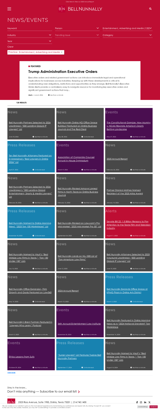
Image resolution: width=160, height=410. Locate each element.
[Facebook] (137, 402)
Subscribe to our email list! (58, 391)
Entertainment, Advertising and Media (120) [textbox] (126, 28)
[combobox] (77, 29)
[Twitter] (149, 402)
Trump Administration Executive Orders (62, 72)
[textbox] (77, 29)
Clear (10, 47)
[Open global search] (150, 8)
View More (11, 373)
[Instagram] (141, 402)
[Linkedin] (145, 402)
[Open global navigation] (9, 9)
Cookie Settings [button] (142, 406)
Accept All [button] (154, 406)
